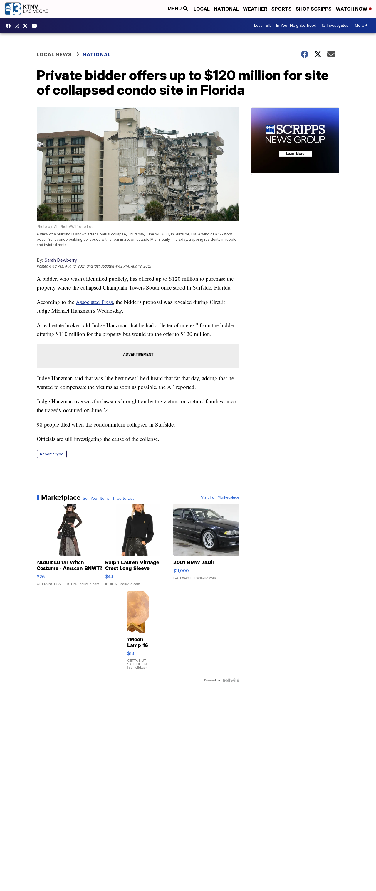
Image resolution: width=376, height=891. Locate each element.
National (226, 9)
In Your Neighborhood (296, 25)
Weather (255, 9)
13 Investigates (335, 25)
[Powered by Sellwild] (230, 680)
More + (361, 25)
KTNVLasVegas (10, 26)
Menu (175, 8)
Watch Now (352, 9)
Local (202, 9)
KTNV (27, 26)
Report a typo (51, 454)
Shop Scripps (314, 9)
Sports (281, 9)
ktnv (18, 26)
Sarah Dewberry (60, 260)
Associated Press (94, 301)
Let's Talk (262, 25)
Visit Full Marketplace (220, 497)
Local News (54, 54)
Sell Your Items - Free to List (108, 499)
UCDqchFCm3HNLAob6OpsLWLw (36, 26)
